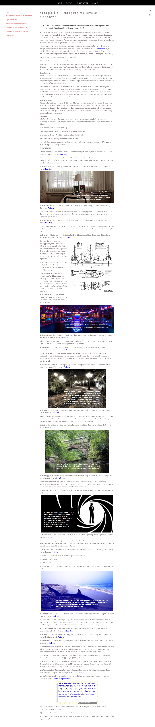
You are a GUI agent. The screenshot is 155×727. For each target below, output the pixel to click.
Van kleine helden (99, 49)
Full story (63, 154)
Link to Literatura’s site (75, 673)
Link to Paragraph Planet (62, 679)
